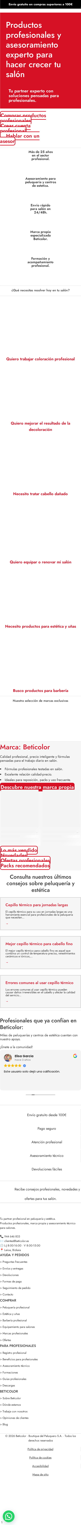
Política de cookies (40, 1457)
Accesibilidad (40, 1466)
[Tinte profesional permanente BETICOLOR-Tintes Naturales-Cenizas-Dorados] (20, 808)
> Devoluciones (9, 1275)
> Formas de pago (11, 1281)
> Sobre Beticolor (10, 1398)
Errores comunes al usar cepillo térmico (39, 983)
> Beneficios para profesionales (19, 1359)
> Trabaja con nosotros (14, 1411)
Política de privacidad (40, 1449)
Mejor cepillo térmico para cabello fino (39, 944)
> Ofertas (5, 1340)
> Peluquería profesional (14, 1307)
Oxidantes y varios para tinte (59, 831)
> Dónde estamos (10, 1405)
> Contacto (6, 1294)
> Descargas (7, 1385)
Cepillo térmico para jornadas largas (37, 905)
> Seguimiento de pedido (15, 1288)
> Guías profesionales (13, 1379)
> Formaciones (9, 1372)
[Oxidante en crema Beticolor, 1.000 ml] (61, 808)
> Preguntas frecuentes (13, 1262)
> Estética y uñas (10, 1314)
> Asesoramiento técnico (15, 1366)
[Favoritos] (35, 794)
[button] (40, 735)
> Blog (4, 1424)
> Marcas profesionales (14, 1333)
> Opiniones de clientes (14, 1418)
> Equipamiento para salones (17, 1327)
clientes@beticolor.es (16, 1241)
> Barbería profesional (13, 1320)
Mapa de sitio (40, 1474)
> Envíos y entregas (11, 1268)
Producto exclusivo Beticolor (18, 831)
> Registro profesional (13, 1353)
